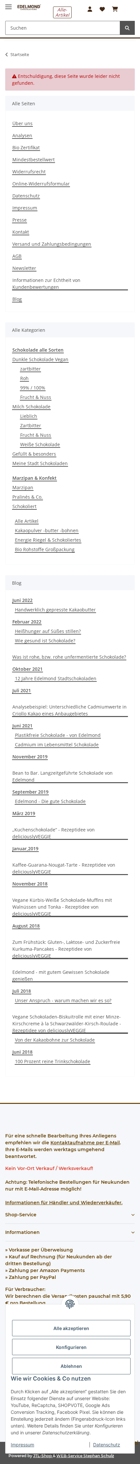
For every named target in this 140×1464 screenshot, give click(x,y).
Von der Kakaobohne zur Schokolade (55, 1040)
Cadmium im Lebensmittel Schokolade (57, 744)
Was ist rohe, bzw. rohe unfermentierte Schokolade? (69, 657)
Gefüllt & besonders (34, 454)
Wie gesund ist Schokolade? (45, 640)
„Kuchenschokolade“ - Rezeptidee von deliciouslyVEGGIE (53, 833)
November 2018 (30, 884)
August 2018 (26, 926)
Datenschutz (106, 1444)
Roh (24, 378)
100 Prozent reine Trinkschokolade (52, 1061)
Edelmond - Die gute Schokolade (50, 801)
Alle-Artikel (62, 12)
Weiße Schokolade (40, 444)
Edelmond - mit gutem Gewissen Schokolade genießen (60, 975)
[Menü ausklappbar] (8, 4)
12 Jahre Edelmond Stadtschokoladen (55, 678)
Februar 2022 (26, 622)
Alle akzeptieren (71, 1328)
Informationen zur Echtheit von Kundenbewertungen (46, 283)
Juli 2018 (21, 991)
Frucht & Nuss (35, 397)
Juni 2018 (22, 1052)
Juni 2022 (22, 600)
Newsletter (24, 268)
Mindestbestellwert (33, 159)
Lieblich (28, 416)
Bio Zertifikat (26, 147)
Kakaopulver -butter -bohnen (46, 530)
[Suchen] (127, 28)
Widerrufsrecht (29, 171)
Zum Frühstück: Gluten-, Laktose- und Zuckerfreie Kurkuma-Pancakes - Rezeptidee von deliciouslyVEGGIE (66, 949)
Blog (17, 299)
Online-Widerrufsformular (41, 184)
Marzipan (22, 487)
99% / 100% (32, 388)
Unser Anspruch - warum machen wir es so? (63, 1000)
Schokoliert (24, 506)
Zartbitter (30, 425)
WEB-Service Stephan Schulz (85, 1455)
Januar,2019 (25, 848)
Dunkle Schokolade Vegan (40, 359)
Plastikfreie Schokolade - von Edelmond (58, 735)
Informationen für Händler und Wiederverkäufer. (63, 1203)
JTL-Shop (43, 1455)
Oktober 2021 (27, 669)
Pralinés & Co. (27, 497)
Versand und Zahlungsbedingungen (51, 244)
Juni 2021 (22, 726)
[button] (90, 9)
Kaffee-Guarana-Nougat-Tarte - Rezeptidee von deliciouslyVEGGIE (63, 868)
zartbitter (30, 369)
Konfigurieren (71, 1347)
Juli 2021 (21, 690)
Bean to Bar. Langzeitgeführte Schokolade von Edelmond (62, 776)
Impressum (22, 1444)
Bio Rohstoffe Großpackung (45, 549)
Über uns (22, 123)
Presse (19, 220)
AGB (16, 256)
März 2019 (23, 813)
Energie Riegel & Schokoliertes (48, 540)
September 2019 (30, 792)
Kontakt (20, 232)
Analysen (22, 135)
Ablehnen (71, 1366)
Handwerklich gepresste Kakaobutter (55, 610)
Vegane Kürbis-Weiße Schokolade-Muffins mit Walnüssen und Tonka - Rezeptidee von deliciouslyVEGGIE (62, 907)
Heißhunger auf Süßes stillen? (48, 631)
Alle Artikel (26, 521)
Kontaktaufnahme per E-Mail (85, 1143)
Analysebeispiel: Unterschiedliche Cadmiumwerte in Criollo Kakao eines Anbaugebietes (69, 710)
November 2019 (30, 757)
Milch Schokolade (31, 406)
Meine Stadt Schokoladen (40, 463)
